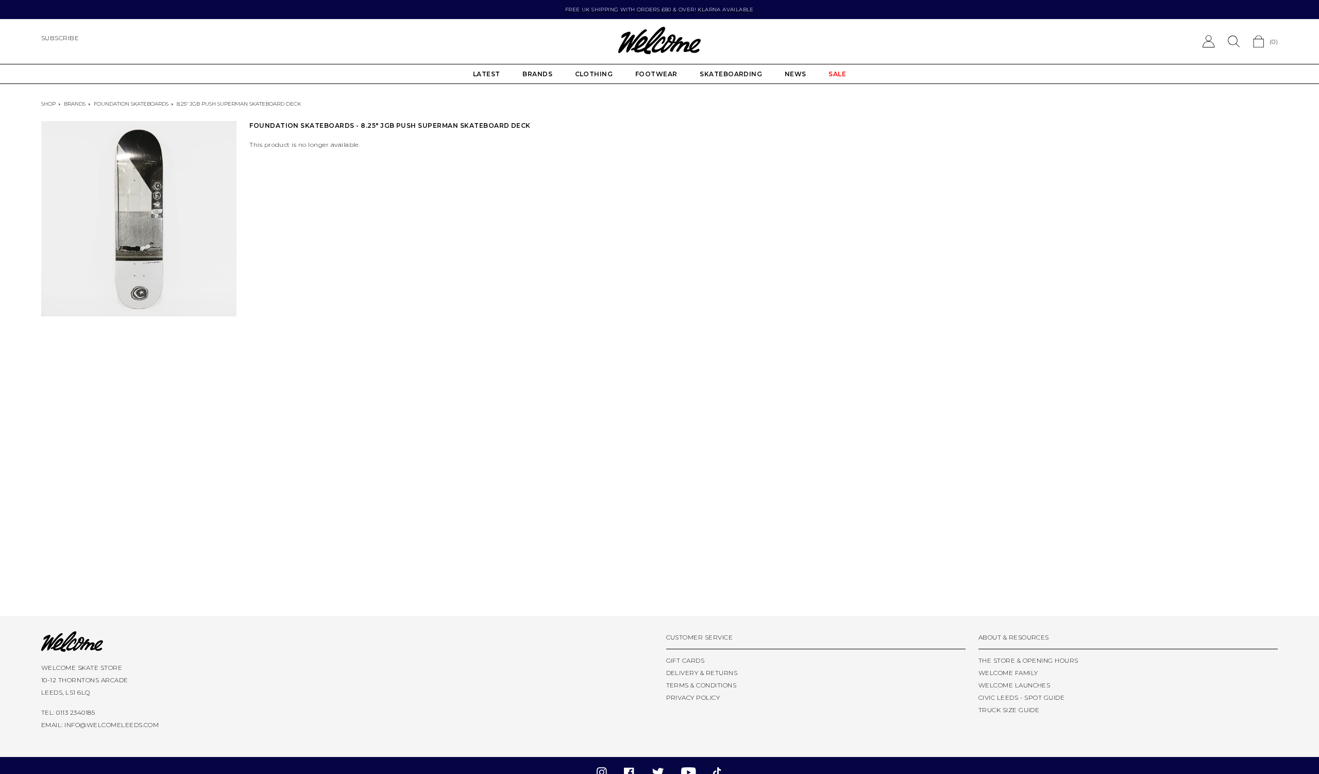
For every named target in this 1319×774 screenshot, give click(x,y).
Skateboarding (731, 74)
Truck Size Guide (1009, 710)
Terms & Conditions (701, 685)
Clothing (594, 74)
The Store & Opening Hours (1028, 660)
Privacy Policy (693, 697)
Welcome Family (1008, 673)
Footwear (656, 74)
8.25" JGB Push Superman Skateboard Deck (239, 103)
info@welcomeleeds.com (111, 725)
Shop (48, 103)
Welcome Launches (1014, 685)
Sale (837, 74)
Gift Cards (685, 660)
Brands (537, 74)
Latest (486, 74)
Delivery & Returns (702, 673)
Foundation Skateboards (131, 103)
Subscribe (60, 38)
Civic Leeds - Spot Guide (1021, 697)
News (795, 74)
